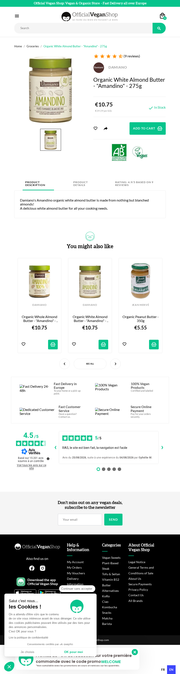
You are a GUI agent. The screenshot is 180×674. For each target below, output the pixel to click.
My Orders (74, 567)
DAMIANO (117, 67)
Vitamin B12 (110, 579)
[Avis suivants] (162, 447)
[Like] (95, 128)
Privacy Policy (138, 589)
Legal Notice (136, 562)
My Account (75, 562)
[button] (9, 666)
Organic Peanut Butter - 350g (140, 319)
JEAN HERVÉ (140, 304)
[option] (163, 669)
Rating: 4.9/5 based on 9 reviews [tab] (134, 183)
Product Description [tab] (35, 183)
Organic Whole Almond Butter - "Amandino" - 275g (40, 319)
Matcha (107, 618)
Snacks (106, 612)
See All (90, 363)
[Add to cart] (53, 344)
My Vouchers (76, 573)
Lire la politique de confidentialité (28, 637)
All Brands (135, 601)
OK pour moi (73, 652)
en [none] (171, 669)
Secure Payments (140, 584)
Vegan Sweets (111, 557)
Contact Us (136, 595)
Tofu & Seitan (111, 574)
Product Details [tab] (80, 183)
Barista (107, 624)
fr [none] (163, 669)
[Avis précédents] (55, 447)
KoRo (106, 596)
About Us (134, 578)
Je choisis (27, 652)
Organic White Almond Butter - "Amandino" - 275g (90, 319)
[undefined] (48, 458)
